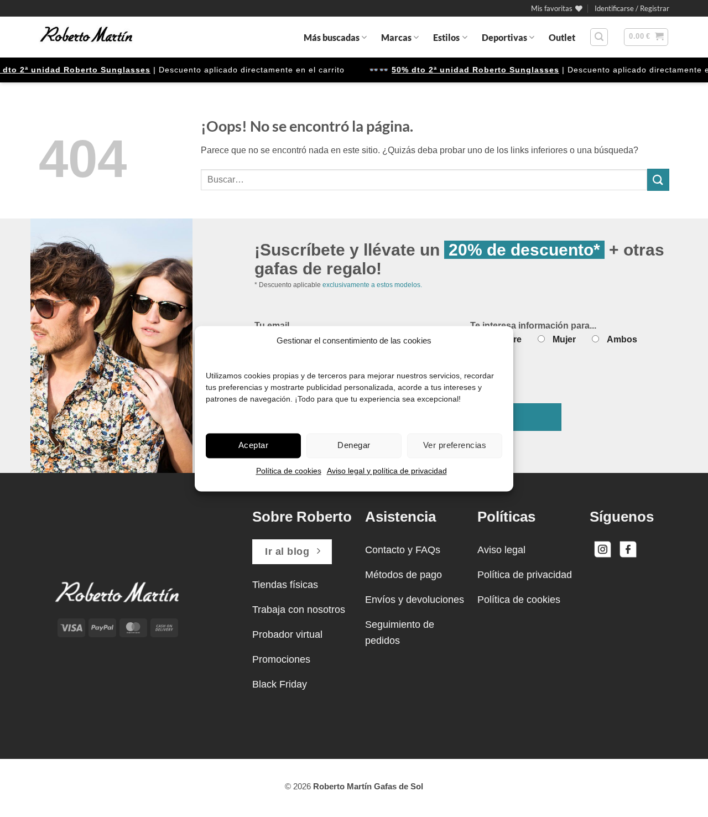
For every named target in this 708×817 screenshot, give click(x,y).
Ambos (622, 339)
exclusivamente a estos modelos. (372, 285)
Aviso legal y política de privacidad (387, 470)
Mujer (564, 339)
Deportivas (504, 37)
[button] (632, 8)
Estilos (446, 37)
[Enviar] (658, 179)
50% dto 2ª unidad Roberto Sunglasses (466, 69)
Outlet (562, 37)
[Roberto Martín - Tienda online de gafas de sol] (86, 37)
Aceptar (253, 445)
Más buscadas (332, 37)
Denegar (353, 445)
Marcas (396, 37)
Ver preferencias (454, 445)
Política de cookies (288, 470)
